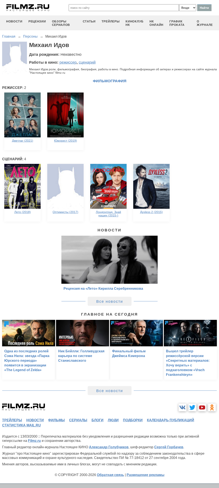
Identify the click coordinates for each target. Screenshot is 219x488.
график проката (177, 23)
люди (113, 420)
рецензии (37, 21)
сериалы (78, 420)
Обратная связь (110, 475)
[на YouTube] (202, 407)
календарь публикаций (170, 420)
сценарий (87, 62)
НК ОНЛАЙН (156, 23)
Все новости (109, 301)
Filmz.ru (34, 440)
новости (14, 21)
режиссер (68, 62)
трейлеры (111, 21)
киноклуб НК (135, 23)
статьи (89, 21)
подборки (133, 420)
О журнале (205, 23)
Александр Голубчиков (109, 447)
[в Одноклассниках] (212, 407)
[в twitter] (192, 407)
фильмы (56, 420)
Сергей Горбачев (168, 447)
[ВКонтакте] (182, 407)
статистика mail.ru (21, 425)
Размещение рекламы (145, 475)
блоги (98, 420)
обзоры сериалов (61, 23)
